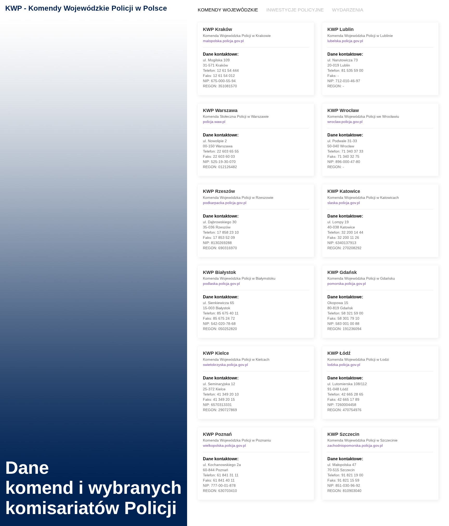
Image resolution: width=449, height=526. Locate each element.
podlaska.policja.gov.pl (221, 283)
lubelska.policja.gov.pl (345, 41)
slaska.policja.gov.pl (343, 203)
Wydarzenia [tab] (347, 9)
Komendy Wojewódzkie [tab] (228, 9)
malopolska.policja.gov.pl (223, 41)
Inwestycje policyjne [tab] (295, 9)
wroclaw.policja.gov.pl (344, 122)
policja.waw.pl (214, 122)
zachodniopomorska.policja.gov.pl (355, 445)
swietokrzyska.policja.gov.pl (225, 365)
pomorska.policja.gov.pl (346, 283)
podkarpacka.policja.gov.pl (224, 203)
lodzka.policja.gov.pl (343, 365)
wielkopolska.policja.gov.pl (224, 445)
